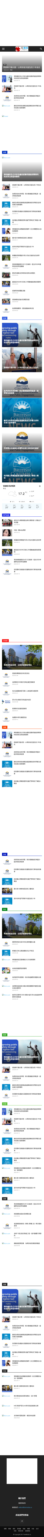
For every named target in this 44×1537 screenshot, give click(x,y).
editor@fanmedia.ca (25, 1507)
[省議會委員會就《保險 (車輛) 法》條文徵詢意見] (7, 1226)
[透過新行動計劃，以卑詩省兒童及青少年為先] (22, 63)
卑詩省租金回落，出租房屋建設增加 (18, 665)
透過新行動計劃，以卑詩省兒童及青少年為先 (21, 67)
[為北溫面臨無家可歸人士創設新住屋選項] (6, 693)
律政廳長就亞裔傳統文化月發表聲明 (23, 959)
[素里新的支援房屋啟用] (6, 711)
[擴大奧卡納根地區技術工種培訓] (6, 240)
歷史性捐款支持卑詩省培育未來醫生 (23, 273)
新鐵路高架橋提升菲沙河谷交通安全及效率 (25, 255)
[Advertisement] (22, 23)
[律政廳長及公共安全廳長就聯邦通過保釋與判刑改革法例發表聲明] (7, 78)
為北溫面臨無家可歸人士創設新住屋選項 (25, 691)
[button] (3, 49)
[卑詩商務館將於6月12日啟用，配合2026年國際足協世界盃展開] (6, 266)
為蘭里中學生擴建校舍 (19, 717)
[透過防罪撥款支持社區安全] (6, 675)
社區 (4, 318)
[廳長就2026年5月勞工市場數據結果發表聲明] (6, 284)
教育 (4, 1035)
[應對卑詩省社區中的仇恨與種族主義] (6, 944)
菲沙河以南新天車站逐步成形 (21, 700)
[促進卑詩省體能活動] (6, 293)
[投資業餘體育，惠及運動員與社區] (6, 310)
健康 (4, 1284)
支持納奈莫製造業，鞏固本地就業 (24, 1415)
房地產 (5, 641)
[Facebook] (22, 1521)
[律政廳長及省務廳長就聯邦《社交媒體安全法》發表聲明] (6, 231)
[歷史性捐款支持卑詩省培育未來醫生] (6, 275)
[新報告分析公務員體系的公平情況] (6, 953)
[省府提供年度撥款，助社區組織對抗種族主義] (6, 979)
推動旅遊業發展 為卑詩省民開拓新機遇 (27, 1243)
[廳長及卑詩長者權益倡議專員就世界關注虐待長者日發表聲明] (6, 205)
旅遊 (4, 1199)
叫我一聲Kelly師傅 (19, 530)
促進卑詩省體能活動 (18, 291)
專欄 (4, 727)
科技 (4, 1371)
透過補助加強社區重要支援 (20, 299)
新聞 (4, 152)
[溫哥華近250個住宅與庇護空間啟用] (6, 684)
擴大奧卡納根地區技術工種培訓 (22, 238)
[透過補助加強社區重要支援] (6, 301)
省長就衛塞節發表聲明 (19, 968)
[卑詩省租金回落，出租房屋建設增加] (22, 657)
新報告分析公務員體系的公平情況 (23, 951)
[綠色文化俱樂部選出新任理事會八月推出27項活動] (7, 522)
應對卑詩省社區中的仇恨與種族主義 (23, 942)
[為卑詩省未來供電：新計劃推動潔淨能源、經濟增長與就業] (7, 98)
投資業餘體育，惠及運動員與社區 (23, 308)
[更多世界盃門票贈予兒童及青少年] (6, 249)
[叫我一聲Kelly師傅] (7, 532)
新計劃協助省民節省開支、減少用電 (25, 1396)
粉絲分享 (20, 1531)
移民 (4, 909)
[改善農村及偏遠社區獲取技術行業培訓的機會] (6, 213)
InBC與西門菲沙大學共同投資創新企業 (26, 1406)
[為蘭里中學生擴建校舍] (6, 719)
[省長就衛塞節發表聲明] (6, 970)
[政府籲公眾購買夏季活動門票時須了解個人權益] (6, 222)
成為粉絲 (27, 1531)
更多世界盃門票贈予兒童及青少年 (23, 246)
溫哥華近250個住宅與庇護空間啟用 (23, 682)
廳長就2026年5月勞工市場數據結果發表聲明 (26, 282)
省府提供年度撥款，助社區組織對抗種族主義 (26, 977)
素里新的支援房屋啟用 (19, 708)
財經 (4, 854)
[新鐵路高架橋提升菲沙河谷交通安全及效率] (6, 257)
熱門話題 (6, 515)
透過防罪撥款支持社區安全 (20, 673)
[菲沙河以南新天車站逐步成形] (6, 702)
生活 (4, 1104)
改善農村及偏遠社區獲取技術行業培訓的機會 (26, 211)
